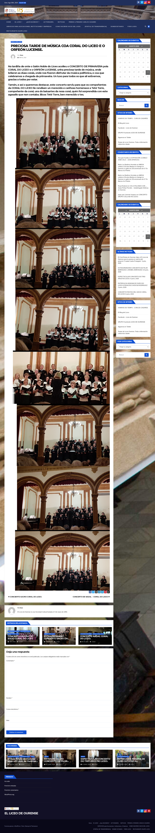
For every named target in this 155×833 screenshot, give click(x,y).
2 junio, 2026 (123, 764)
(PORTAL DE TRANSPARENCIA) (96, 26)
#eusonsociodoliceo (13, 631)
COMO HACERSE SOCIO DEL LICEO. (68, 26)
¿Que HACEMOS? (32, 22)
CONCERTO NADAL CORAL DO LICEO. (94, 637)
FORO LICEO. (132, 26)
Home (8, 22)
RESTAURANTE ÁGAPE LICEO (16, 31)
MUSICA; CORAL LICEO (16, 41)
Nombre (9, 698)
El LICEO (18, 22)
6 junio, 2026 (86, 764)
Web (7, 720)
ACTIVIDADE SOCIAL (25, 631)
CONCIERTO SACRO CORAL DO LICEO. (26, 597)
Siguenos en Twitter (124, 137)
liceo (21, 55)
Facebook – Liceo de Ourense (128, 128)
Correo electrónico (12, 709)
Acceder (7, 781)
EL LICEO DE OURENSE (18, 15)
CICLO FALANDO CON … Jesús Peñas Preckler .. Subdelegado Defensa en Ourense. (133, 188)
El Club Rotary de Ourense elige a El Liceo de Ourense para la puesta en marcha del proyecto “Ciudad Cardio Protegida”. (133, 259)
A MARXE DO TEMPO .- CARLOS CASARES (133, 118)
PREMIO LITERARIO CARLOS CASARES (82, 22)
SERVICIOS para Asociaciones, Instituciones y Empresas (29, 26)
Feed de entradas (10, 785)
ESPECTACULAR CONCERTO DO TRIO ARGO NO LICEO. (95, 760)
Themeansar (34, 826)
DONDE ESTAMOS (117, 26)
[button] (145, 26)
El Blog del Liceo (123, 123)
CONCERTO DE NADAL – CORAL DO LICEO (90, 597)
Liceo (32, 756)
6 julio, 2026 (13, 764)
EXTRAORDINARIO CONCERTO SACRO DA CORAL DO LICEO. (56, 638)
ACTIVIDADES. (49, 22)
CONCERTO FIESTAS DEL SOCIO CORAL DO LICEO (21, 637)
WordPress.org (9, 794)
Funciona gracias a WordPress (12, 826)
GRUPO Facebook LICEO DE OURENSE (131, 132)
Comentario (10, 661)
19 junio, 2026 (50, 764)
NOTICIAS (61, 22)
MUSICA (46, 756)
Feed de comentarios (11, 790)
